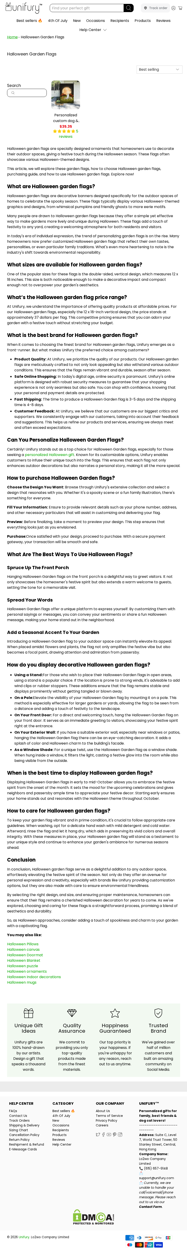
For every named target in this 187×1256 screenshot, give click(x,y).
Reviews (163, 20)
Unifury (24, 1237)
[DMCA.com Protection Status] (93, 1217)
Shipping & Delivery (24, 1125)
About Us (103, 1111)
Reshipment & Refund (26, 1144)
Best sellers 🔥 (29, 20)
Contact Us (18, 1115)
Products (143, 20)
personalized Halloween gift (49, 454)
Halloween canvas (23, 949)
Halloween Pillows (23, 944)
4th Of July (58, 20)
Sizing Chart (18, 1130)
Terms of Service (109, 1115)
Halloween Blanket (23, 960)
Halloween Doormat (25, 955)
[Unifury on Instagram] (120, 1135)
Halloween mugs (21, 982)
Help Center (90, 29)
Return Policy (19, 1139)
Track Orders (19, 1120)
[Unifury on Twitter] (98, 1135)
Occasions (95, 20)
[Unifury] (23, 8)
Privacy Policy (106, 1120)
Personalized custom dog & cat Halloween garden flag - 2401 (66, 118)
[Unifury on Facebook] (103, 1135)
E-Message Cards (23, 1149)
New (77, 20)
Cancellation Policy (24, 1135)
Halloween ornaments (27, 971)
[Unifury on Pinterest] (114, 1135)
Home (12, 37)
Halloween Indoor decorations (34, 977)
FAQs (13, 1111)
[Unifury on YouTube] (109, 1135)
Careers (102, 1125)
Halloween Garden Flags (42, 37)
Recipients (119, 20)
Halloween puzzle (22, 966)
